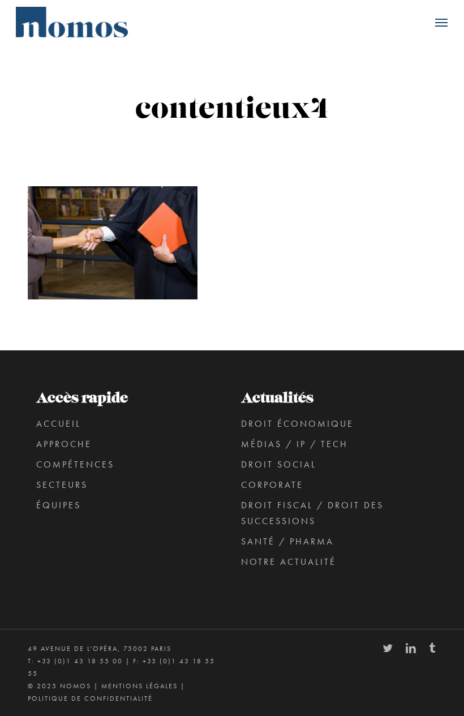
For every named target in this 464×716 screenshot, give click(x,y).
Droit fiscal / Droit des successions (312, 513)
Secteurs (62, 485)
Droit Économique (297, 424)
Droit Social (278, 464)
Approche (64, 444)
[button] (441, 22)
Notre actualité (288, 562)
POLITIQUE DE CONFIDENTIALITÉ (90, 698)
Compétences (75, 464)
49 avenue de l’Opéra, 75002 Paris (99, 648)
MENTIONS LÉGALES (139, 686)
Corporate (272, 485)
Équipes (58, 505)
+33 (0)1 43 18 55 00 (80, 661)
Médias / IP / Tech (294, 444)
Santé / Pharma (287, 541)
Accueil (58, 424)
